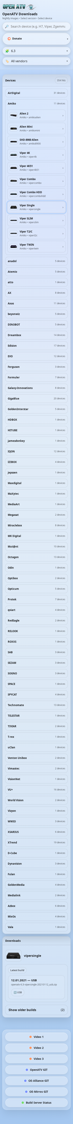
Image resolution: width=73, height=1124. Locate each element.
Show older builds (36, 1010)
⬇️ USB (18, 992)
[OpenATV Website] (19, 7)
